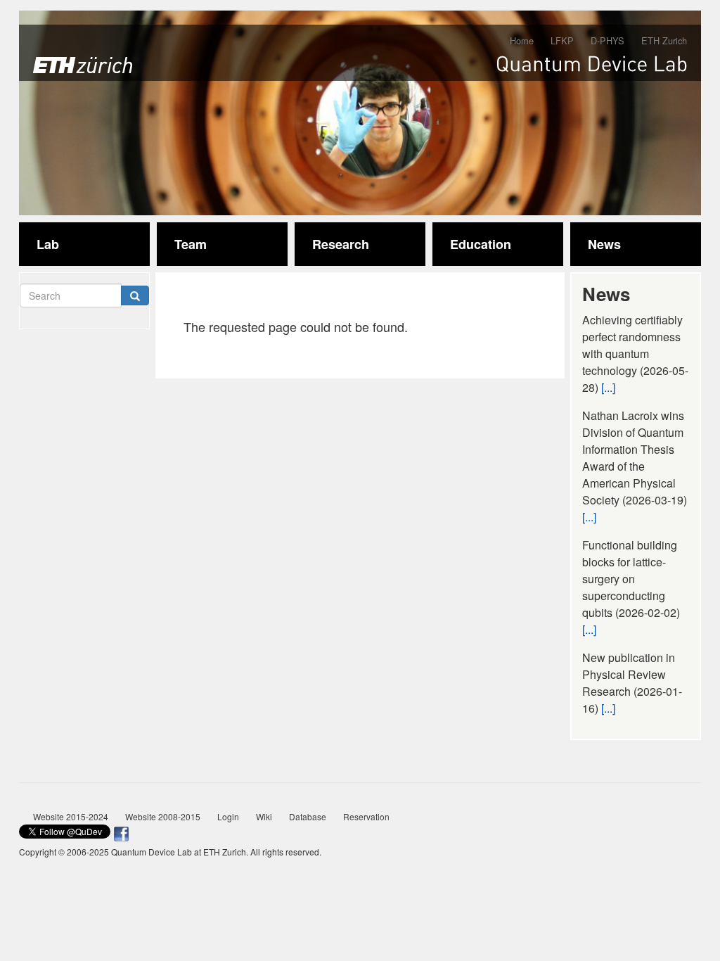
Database (307, 816)
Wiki (264, 816)
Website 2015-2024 (70, 816)
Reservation (366, 816)
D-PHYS (607, 40)
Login (228, 816)
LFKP (562, 40)
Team (190, 244)
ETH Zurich (664, 40)
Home (522, 40)
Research (340, 244)
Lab (48, 244)
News (604, 244)
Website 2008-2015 (162, 816)
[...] (608, 387)
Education (480, 244)
